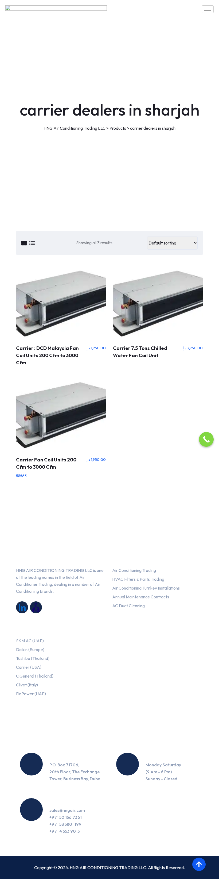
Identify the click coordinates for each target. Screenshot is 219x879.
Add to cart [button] (61, 303)
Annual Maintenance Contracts (140, 596)
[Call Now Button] (206, 439)
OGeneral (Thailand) (34, 676)
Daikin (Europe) (30, 649)
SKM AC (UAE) (30, 640)
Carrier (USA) (28, 667)
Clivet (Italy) (27, 684)
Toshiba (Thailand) (32, 658)
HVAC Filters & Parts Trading (138, 579)
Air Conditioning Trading (134, 570)
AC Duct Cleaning (128, 605)
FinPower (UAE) (31, 693)
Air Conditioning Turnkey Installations (146, 588)
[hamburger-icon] (208, 9)
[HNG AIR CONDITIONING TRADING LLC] (22, 607)
